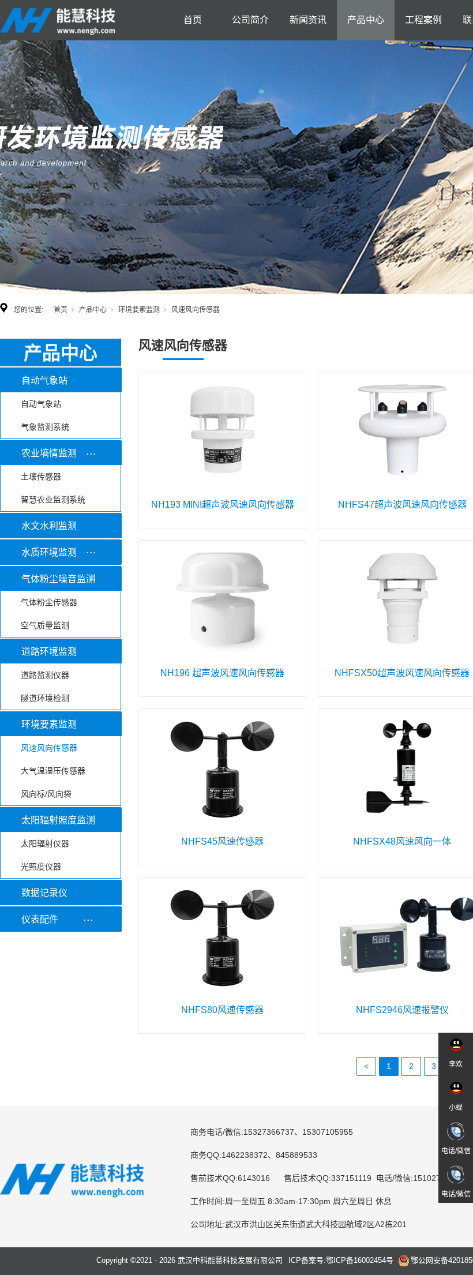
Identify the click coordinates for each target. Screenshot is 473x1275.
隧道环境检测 (45, 698)
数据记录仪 (44, 893)
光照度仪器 (41, 866)
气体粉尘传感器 (49, 602)
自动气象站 (44, 380)
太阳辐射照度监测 (58, 820)
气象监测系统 (45, 427)
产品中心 (365, 20)
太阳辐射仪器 (45, 843)
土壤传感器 (41, 476)
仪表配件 (39, 919)
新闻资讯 (308, 20)
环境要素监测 (139, 310)
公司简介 (250, 20)
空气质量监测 (45, 625)
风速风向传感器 (49, 747)
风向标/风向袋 (46, 793)
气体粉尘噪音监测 (58, 579)
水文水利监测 (49, 526)
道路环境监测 (49, 652)
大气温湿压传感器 (53, 770)
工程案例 (423, 20)
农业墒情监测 (49, 453)
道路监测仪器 (45, 675)
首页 (192, 20)
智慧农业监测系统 (53, 499)
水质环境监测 (49, 552)
